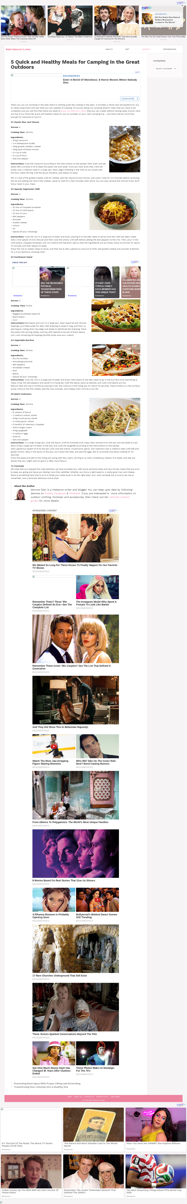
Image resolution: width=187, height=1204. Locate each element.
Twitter (48, 493)
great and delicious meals (73, 111)
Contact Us (89, 1097)
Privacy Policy (102, 1097)
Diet (127, 49)
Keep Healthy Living (18, 49)
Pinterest (74, 493)
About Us (78, 1097)
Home (69, 1097)
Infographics (169, 49)
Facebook (60, 493)
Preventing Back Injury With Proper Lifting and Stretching (47, 1083)
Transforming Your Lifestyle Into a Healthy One (41, 1087)
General (146, 49)
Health (109, 49)
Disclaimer (115, 1097)
